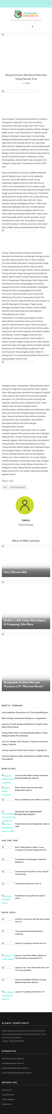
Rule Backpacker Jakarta (13, 1063)
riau (5, 487)
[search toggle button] (32, 26)
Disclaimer (6, 1104)
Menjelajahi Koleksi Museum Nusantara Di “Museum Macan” (24, 684)
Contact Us (7, 1090)
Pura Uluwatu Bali (15, 572)
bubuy (27, 83)
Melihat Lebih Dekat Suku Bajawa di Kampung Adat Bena (25, 622)
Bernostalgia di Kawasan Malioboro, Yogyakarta (24, 718)
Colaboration (8, 1094)
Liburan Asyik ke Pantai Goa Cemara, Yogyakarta (24, 750)
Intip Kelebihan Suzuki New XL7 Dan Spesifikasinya (25, 712)
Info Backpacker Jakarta (13, 1058)
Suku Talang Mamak (18, 487)
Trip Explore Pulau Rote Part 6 (28, 883)
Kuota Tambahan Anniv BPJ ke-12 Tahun (32, 800)
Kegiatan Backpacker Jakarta (15, 1068)
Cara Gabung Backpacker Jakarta (17, 1072)
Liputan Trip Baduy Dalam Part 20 (29, 992)
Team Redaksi (8, 1099)
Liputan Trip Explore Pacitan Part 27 (30, 943)
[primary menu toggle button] (17, 26)
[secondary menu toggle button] (2, 4)
